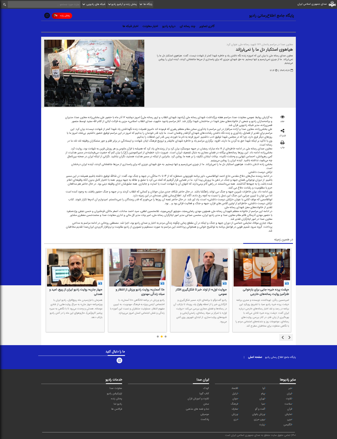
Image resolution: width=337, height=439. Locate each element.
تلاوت (289, 399)
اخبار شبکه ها (130, 26)
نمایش (288, 414)
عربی (289, 419)
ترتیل (235, 393)
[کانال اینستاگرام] (47, 16)
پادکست (205, 419)
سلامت (288, 404)
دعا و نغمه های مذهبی (197, 409)
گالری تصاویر (207, 26)
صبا (263, 404)
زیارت (262, 425)
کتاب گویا (204, 393)
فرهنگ (234, 404)
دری (236, 419)
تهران (262, 399)
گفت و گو (260, 409)
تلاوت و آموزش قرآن (198, 399)
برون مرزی (259, 419)
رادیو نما (118, 404)
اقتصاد (234, 388)
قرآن (289, 409)
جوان (235, 399)
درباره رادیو (169, 26)
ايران (289, 393)
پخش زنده (65, 16)
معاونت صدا (116, 388)
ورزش (235, 414)
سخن (206, 404)
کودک (206, 388)
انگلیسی (288, 425)
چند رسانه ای (187, 26)
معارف (235, 409)
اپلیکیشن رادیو (114, 393)
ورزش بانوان (258, 414)
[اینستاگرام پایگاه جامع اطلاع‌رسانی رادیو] (119, 361)
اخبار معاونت (150, 26)
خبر (290, 388)
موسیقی (204, 414)
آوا (264, 388)
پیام (263, 393)
